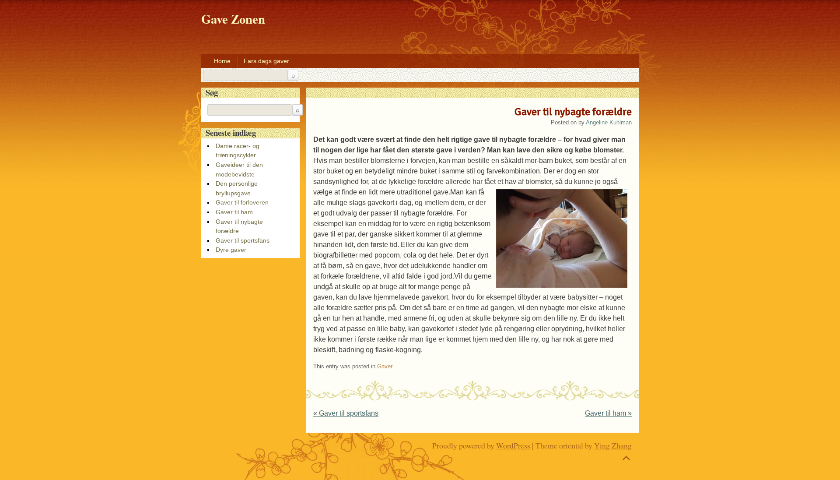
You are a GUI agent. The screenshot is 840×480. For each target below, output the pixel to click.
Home (222, 60)
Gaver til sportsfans (345, 413)
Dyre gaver (231, 249)
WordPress (513, 445)
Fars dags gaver (266, 60)
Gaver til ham (608, 413)
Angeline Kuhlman (609, 122)
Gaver (384, 366)
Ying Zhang (613, 445)
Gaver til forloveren (242, 202)
